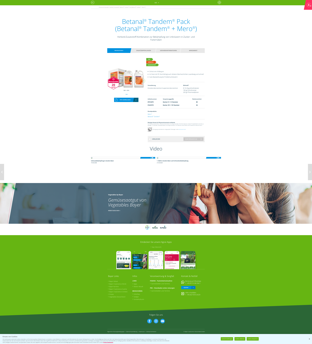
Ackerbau (137, 294)
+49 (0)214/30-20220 (193, 295)
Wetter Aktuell (138, 286)
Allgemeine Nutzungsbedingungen (115, 331)
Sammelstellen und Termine (160, 284)
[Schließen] (309, 339)
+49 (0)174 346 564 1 (194, 283)
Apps (135, 284)
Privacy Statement (108, 342)
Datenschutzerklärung (131, 331)
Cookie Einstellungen (227, 339)
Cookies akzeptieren (253, 339)
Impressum (142, 331)
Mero (150, 114)
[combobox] (126, 100)
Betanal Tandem (154, 116)
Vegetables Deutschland (117, 297)
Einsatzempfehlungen (143, 50)
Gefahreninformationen (168, 50)
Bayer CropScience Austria (118, 289)
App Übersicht (156, 247)
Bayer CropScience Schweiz (118, 292)
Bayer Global (113, 281)
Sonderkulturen (139, 299)
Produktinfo (118, 50)
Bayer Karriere (114, 286)
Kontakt (186, 287)
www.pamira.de (182, 129)
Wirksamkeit (193, 50)
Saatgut (136, 297)
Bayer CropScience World (117, 284)
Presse (111, 294)
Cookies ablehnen (239, 339)
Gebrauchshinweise (151, 331)
